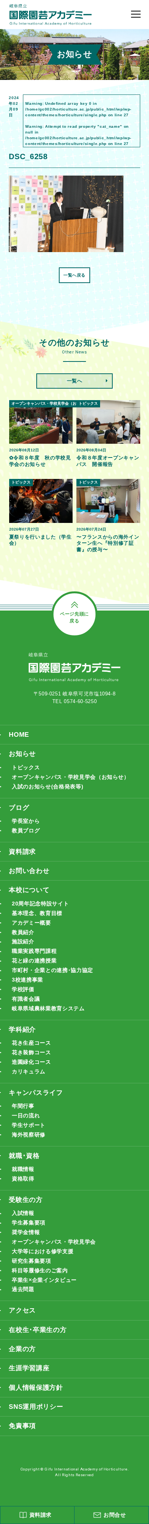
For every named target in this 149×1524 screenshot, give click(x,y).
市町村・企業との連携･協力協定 (52, 970)
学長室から (26, 821)
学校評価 (23, 989)
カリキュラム (28, 1071)
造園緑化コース (31, 1062)
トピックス (26, 767)
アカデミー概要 (31, 923)
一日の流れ (26, 1115)
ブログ (19, 807)
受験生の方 (25, 1199)
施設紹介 (23, 941)
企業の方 (22, 1349)
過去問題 (23, 1289)
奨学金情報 (26, 1232)
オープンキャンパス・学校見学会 (54, 1242)
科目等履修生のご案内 (40, 1270)
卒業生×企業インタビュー (44, 1280)
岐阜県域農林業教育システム (48, 1008)
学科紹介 (22, 1029)
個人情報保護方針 (36, 1387)
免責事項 (22, 1426)
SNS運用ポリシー (36, 1406)
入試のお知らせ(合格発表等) (47, 786)
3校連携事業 (27, 980)
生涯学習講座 (29, 1368)
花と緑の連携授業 (34, 960)
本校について (29, 890)
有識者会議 (26, 999)
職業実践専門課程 (34, 951)
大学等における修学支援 (42, 1251)
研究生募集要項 (31, 1261)
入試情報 (23, 1213)
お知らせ (22, 753)
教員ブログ (26, 830)
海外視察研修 (28, 1135)
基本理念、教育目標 (37, 913)
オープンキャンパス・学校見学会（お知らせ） (71, 777)
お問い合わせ (29, 870)
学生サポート (28, 1125)
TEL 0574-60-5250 (74, 701)
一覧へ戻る (74, 275)
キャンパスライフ (36, 1092)
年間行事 (23, 1106)
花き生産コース (31, 1043)
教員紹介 (23, 932)
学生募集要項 (28, 1223)
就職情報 (23, 1169)
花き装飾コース (31, 1052)
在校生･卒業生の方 (37, 1330)
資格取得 (23, 1179)
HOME (19, 734)
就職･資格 (24, 1155)
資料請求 (22, 851)
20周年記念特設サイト (40, 903)
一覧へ (75, 381)
